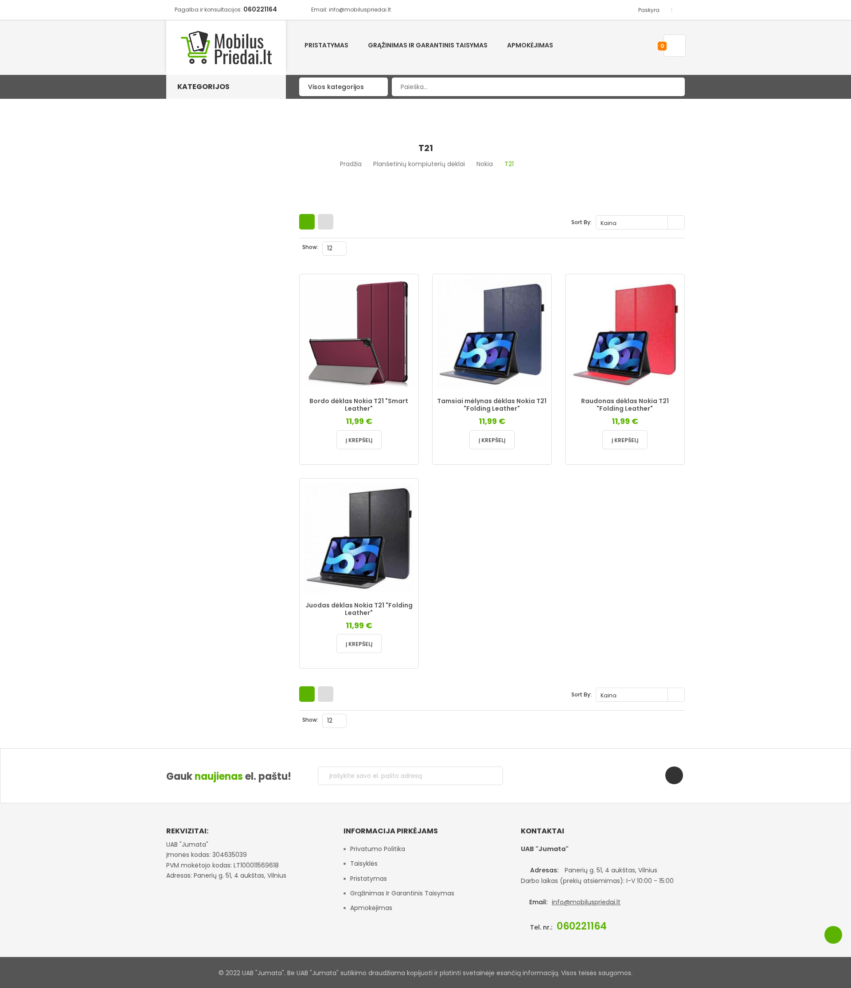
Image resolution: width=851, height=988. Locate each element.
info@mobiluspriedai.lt (586, 902)
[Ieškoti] (671, 87)
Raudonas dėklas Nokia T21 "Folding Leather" (625, 405)
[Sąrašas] (325, 221)
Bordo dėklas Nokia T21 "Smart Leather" (358, 405)
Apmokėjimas (371, 907)
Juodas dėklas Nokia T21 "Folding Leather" (359, 609)
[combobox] (538, 87)
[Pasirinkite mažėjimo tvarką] (677, 222)
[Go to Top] (833, 935)
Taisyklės (364, 863)
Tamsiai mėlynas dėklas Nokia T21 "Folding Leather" (492, 405)
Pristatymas (368, 878)
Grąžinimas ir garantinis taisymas (402, 893)
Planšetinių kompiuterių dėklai (419, 163)
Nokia (484, 163)
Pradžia (351, 163)
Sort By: (581, 222)
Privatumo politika (377, 848)
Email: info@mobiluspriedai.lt (351, 9)
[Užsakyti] (489, 775)
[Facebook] (674, 775)
